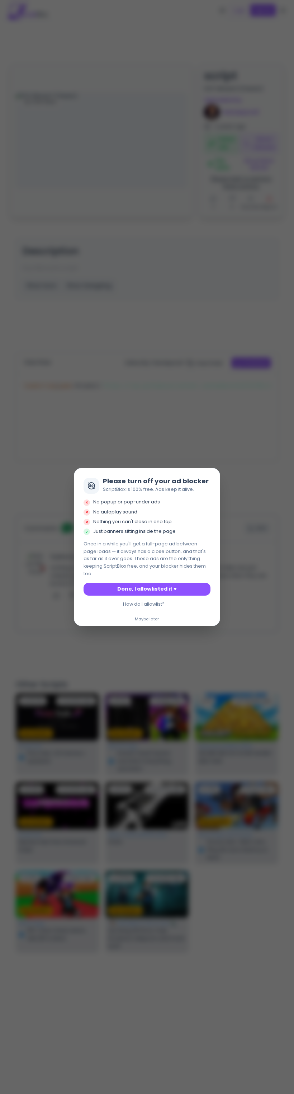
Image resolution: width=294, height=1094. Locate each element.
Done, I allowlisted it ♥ (147, 588)
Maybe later (147, 619)
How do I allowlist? (144, 604)
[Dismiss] (213, 475)
